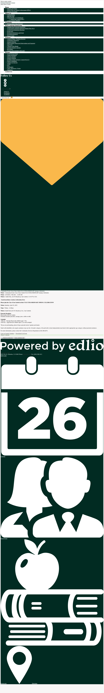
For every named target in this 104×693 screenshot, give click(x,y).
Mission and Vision (12, 8)
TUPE (8, 64)
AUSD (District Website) (13, 20)
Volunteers (10, 70)
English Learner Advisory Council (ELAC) (18, 59)
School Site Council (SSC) (17, 19)
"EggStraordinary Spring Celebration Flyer (13, 299)
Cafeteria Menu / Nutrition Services (16, 39)
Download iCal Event (21, 333)
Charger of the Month (12, 46)
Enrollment (7, 93)
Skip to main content (6, 1)
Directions (34, 683)
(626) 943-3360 (27, 354)
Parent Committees (12, 61)
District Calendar (5, 335)
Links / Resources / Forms (14, 68)
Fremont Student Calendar (14, 47)
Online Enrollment (12, 55)
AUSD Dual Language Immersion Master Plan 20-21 (21, 28)
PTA (8, 65)
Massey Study (10, 36)
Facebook (5, 80)
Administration (11, 15)
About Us (6, 91)
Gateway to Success (12, 62)
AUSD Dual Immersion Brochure (16, 30)
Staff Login (3, 355)
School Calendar (11, 56)
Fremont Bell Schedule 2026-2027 (16, 50)
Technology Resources (13, 40)
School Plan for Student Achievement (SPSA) (19, 10)
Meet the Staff (10, 16)
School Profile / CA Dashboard (15, 17)
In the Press (10, 31)
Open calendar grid (19, 337)
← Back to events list (7, 337)
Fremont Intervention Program (15, 24)
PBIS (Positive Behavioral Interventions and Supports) (21, 43)
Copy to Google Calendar (7, 333)
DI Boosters (10, 67)
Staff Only (10, 45)
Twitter (5, 83)
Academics (7, 94)
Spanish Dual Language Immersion (16, 27)
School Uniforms (11, 42)
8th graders (10, 49)
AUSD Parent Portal (12, 54)
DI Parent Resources (12, 34)
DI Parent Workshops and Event (15, 33)
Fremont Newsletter (12, 11)
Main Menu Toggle (6, 4)
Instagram (5, 85)
